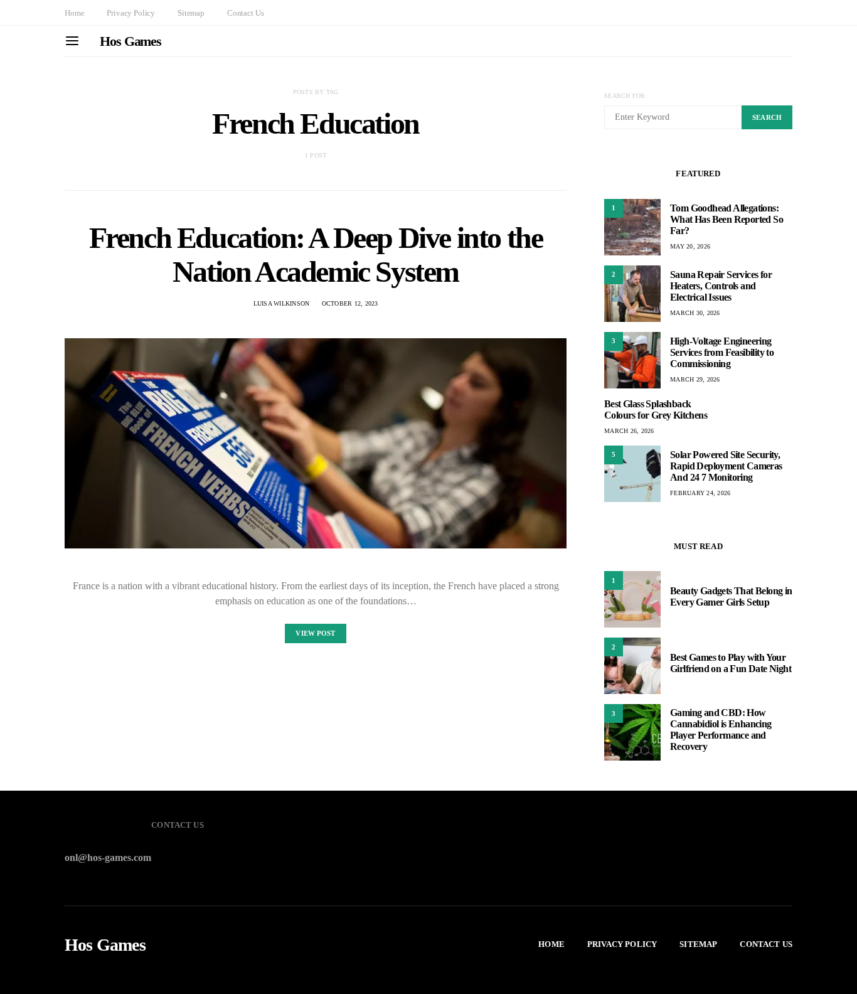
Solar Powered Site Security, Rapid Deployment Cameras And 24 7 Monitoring (726, 466)
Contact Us (245, 13)
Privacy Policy (131, 13)
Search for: (625, 95)
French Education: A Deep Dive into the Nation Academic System (316, 254)
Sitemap (191, 13)
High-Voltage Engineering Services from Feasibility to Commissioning (722, 352)
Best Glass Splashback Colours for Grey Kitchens (655, 409)
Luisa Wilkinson (281, 303)
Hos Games (130, 41)
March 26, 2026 (629, 430)
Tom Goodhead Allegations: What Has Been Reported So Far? (726, 219)
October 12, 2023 (350, 303)
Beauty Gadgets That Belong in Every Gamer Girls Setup (731, 596)
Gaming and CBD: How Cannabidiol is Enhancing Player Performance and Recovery (721, 729)
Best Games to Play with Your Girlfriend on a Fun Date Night (730, 663)
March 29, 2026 (695, 379)
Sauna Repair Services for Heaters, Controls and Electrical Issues (721, 285)
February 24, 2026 (700, 492)
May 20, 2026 (690, 246)
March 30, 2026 (695, 312)
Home (74, 13)
